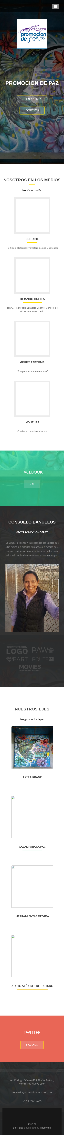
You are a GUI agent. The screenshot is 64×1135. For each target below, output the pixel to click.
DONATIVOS (32, 110)
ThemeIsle (45, 1127)
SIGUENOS (32, 1045)
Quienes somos (32, 99)
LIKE (32, 484)
